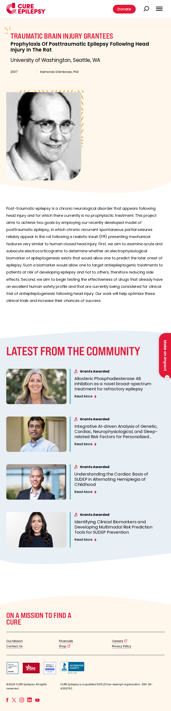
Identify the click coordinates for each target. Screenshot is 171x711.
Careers (117, 641)
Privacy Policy (121, 646)
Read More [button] (83, 396)
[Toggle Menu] (159, 7)
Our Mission (14, 641)
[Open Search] (146, 9)
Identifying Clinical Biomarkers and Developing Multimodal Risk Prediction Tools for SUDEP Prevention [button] (113, 527)
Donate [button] (124, 9)
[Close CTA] (166, 377)
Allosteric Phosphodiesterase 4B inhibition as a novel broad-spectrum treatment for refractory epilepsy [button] (112, 384)
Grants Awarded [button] (94, 371)
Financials (66, 641)
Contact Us (14, 646)
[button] (26, 12)
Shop (62, 646)
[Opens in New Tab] (12, 673)
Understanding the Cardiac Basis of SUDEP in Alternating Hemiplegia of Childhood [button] (111, 479)
